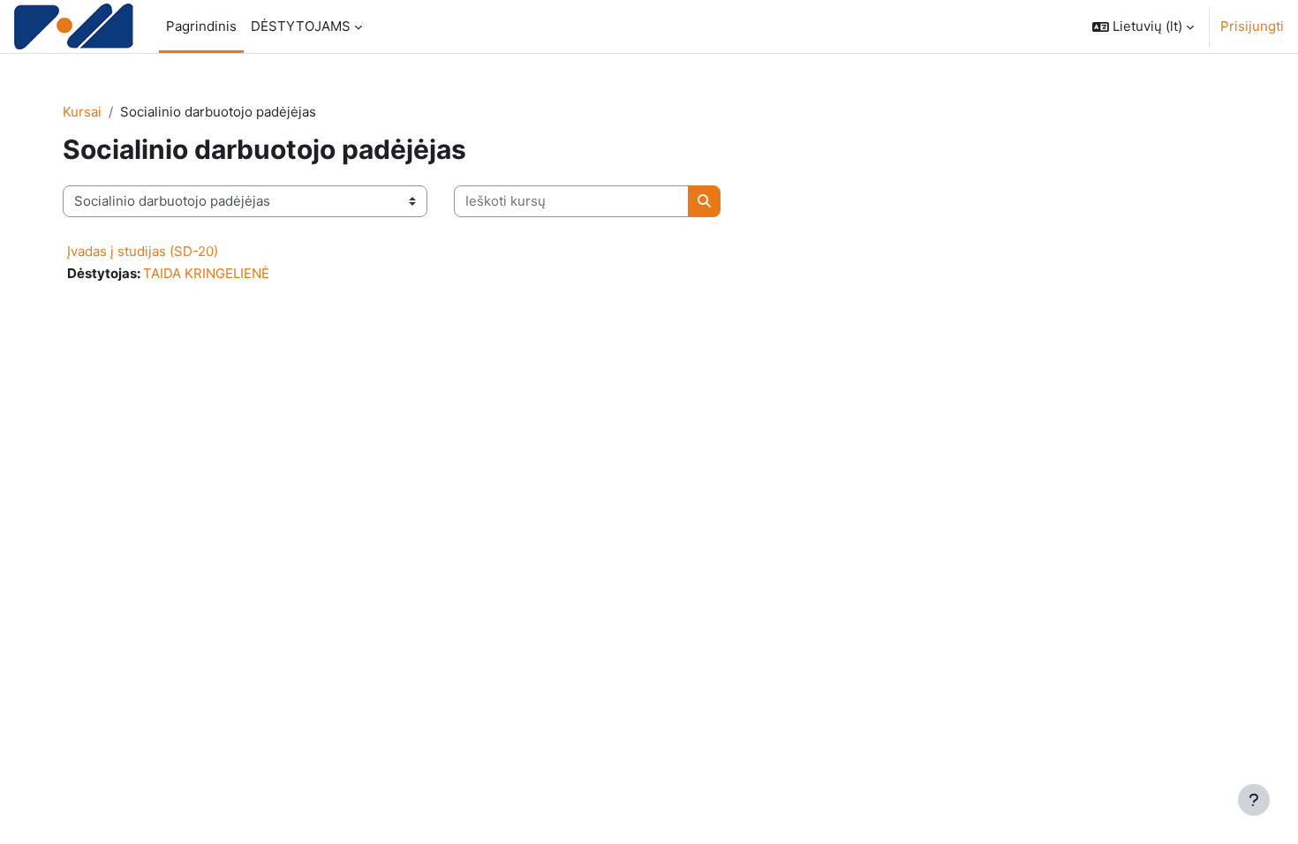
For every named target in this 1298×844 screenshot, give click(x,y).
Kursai (82, 111)
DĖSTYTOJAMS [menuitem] (301, 26)
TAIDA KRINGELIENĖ (206, 273)
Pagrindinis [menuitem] (201, 26)
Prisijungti (1252, 26)
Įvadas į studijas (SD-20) (142, 251)
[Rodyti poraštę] (1254, 800)
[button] (1143, 26)
